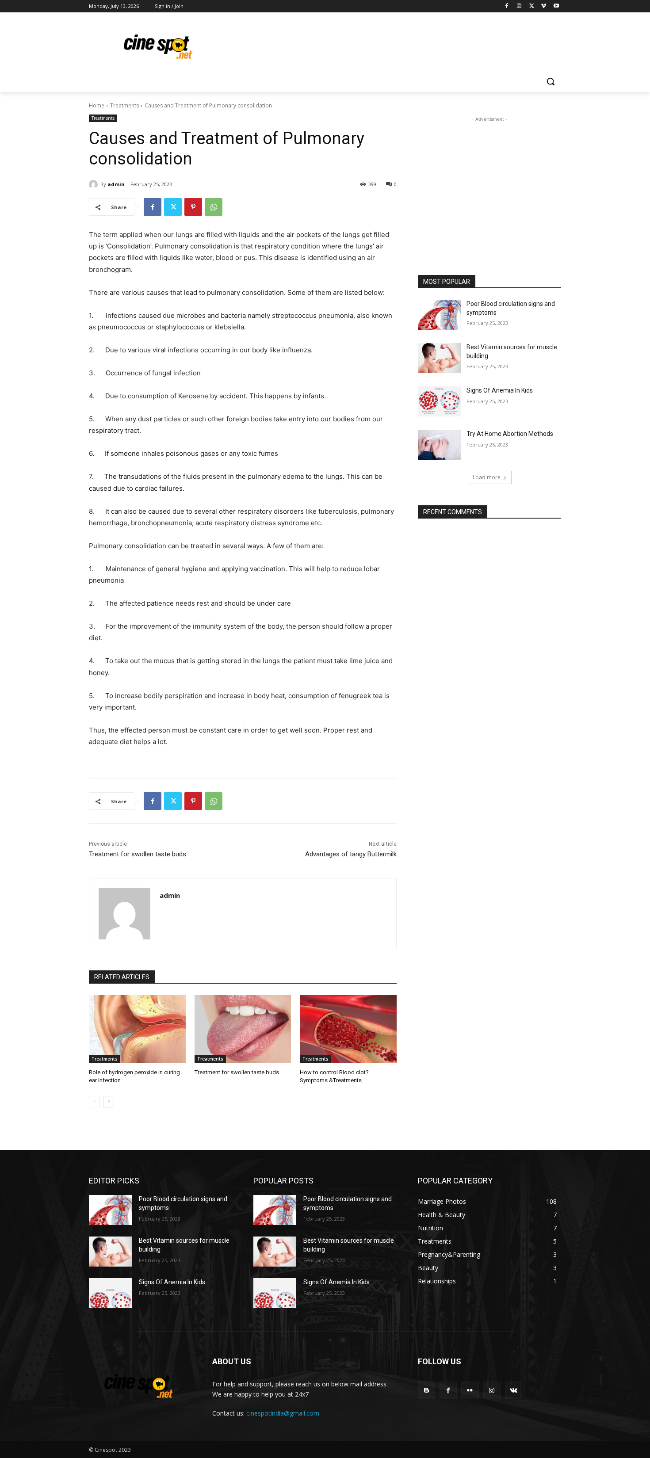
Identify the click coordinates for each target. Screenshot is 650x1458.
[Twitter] (532, 6)
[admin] (94, 184)
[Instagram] (519, 6)
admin (116, 184)
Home (96, 105)
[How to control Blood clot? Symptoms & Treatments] (348, 1029)
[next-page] (108, 1101)
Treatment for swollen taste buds (137, 854)
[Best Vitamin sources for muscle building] (439, 358)
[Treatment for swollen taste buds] (243, 1029)
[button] (550, 81)
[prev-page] (94, 1101)
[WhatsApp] (213, 207)
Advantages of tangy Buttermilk (351, 854)
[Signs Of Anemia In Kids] (439, 401)
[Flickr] (469, 1390)
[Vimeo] (544, 6)
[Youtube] (556, 6)
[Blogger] (426, 1390)
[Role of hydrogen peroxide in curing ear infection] (137, 1029)
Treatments (124, 105)
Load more (487, 477)
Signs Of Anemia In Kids (499, 390)
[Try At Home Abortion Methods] (439, 445)
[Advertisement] (391, 45)
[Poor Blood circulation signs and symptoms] (439, 315)
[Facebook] (507, 6)
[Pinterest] (193, 207)
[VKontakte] (513, 1390)
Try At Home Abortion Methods (509, 433)
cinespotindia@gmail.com (282, 1413)
